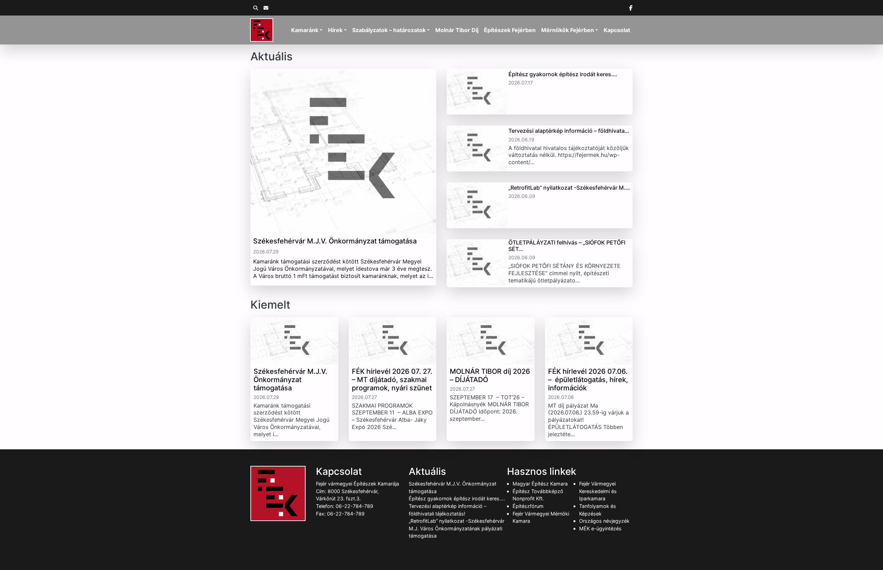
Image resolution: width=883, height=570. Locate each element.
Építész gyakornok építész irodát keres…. (457, 498)
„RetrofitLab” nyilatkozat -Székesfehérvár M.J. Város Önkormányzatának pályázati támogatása (456, 528)
